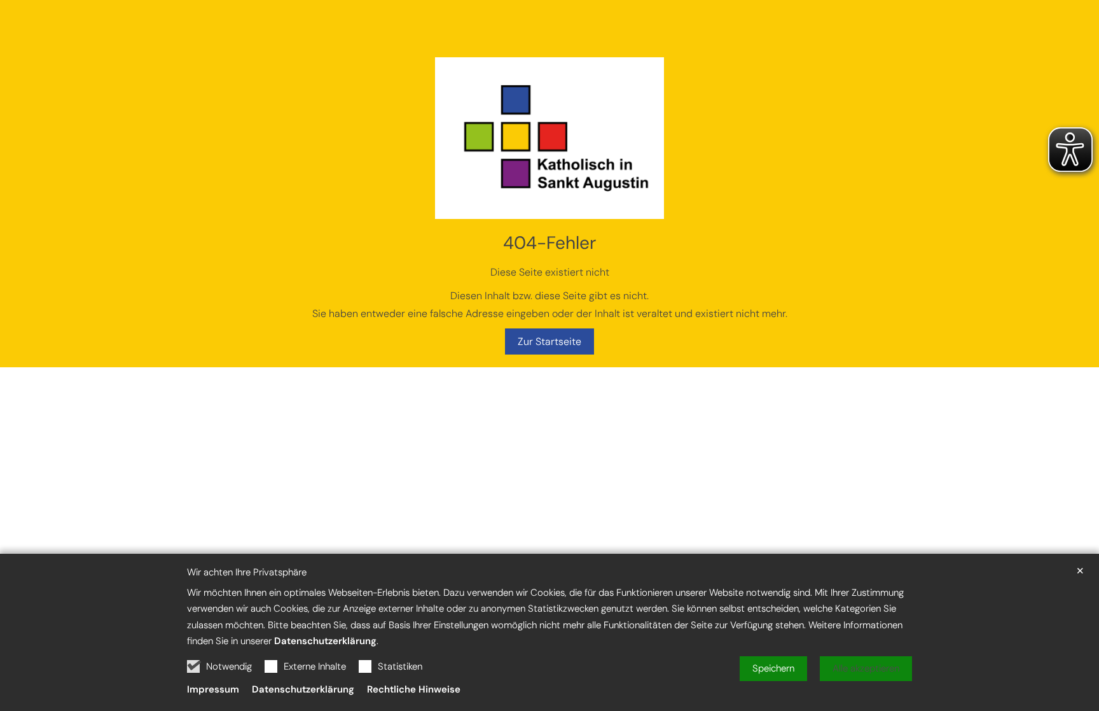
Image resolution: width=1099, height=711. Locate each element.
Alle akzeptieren (866, 668)
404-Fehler (549, 243)
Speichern (773, 668)
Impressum (213, 689)
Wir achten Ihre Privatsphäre (247, 573)
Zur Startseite (549, 341)
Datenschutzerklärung (325, 641)
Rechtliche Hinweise (413, 689)
